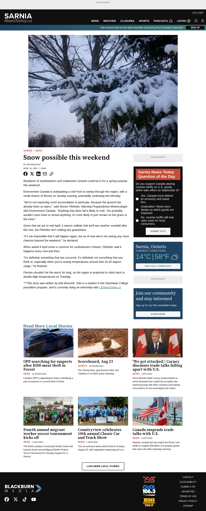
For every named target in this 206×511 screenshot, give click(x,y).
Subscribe (158, 314)
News (38, 151)
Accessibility (188, 482)
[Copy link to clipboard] (51, 174)
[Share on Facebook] (25, 174)
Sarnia (27, 151)
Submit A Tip (188, 487)
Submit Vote (158, 231)
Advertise (188, 491)
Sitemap (188, 506)
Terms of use (188, 496)
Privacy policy (188, 501)
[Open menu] (202, 21)
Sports (82, 366)
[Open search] (196, 21)
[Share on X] (32, 174)
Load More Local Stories (103, 466)
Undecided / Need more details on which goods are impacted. (157, 210)
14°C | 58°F (198, 13)
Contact (188, 477)
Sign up (195, 27)
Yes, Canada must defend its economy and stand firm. (157, 199)
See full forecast (158, 266)
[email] (45, 174)
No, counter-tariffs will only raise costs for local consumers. (157, 220)
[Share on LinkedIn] (38, 174)
